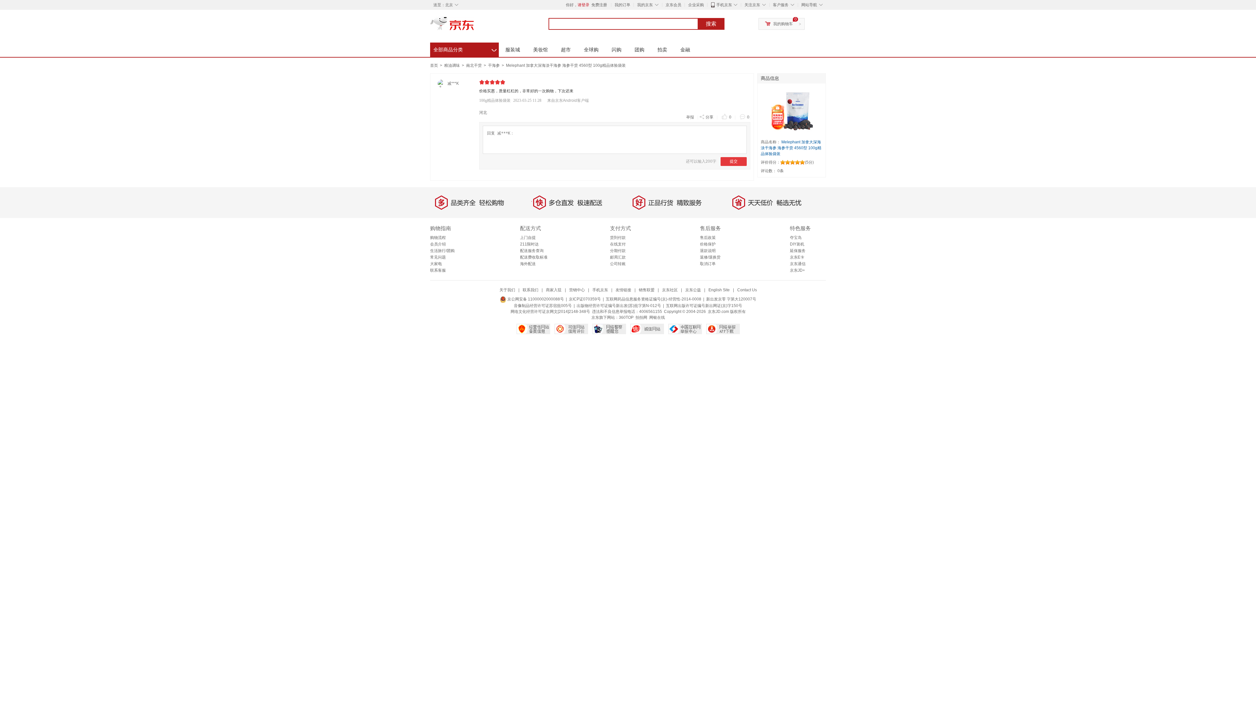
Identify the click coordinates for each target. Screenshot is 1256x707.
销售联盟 (646, 290)
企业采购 (696, 5)
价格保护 (708, 244)
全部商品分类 (465, 48)
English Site (719, 290)
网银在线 (657, 317)
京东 (474, 26)
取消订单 (708, 264)
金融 (685, 49)
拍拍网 (641, 317)
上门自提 (528, 237)
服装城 (512, 49)
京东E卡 (797, 257)
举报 (690, 117)
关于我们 (507, 290)
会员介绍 (438, 244)
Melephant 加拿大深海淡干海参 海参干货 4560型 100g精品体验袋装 (566, 65)
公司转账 (618, 264)
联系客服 (438, 270)
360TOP (626, 317)
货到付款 (618, 237)
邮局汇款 (618, 257)
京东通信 (798, 264)
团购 (639, 49)
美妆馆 (540, 49)
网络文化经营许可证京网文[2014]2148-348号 (550, 311)
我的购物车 (783, 24)
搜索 (711, 24)
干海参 (494, 65)
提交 (734, 161)
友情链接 (623, 290)
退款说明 (708, 250)
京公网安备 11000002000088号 (535, 299)
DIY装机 (797, 244)
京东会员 (673, 5)
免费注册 (599, 5)
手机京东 (724, 5)
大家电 (436, 264)
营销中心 (577, 290)
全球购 (591, 49)
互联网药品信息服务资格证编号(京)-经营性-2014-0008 (653, 299)
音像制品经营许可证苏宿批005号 (543, 305)
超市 (566, 49)
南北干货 (474, 65)
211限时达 (529, 244)
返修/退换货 (710, 257)
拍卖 (662, 49)
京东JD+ (797, 270)
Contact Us (747, 290)
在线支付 (618, 244)
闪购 (616, 49)
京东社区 (670, 290)
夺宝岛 (796, 237)
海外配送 (528, 264)
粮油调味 (452, 65)
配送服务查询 (532, 250)
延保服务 (798, 250)
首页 (434, 65)
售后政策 (708, 237)
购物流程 (438, 237)
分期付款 (618, 250)
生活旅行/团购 (442, 250)
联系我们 (530, 290)
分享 (709, 117)
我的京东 (645, 5)
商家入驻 (554, 290)
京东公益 (693, 290)
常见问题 (438, 257)
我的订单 (622, 5)
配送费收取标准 (534, 257)
